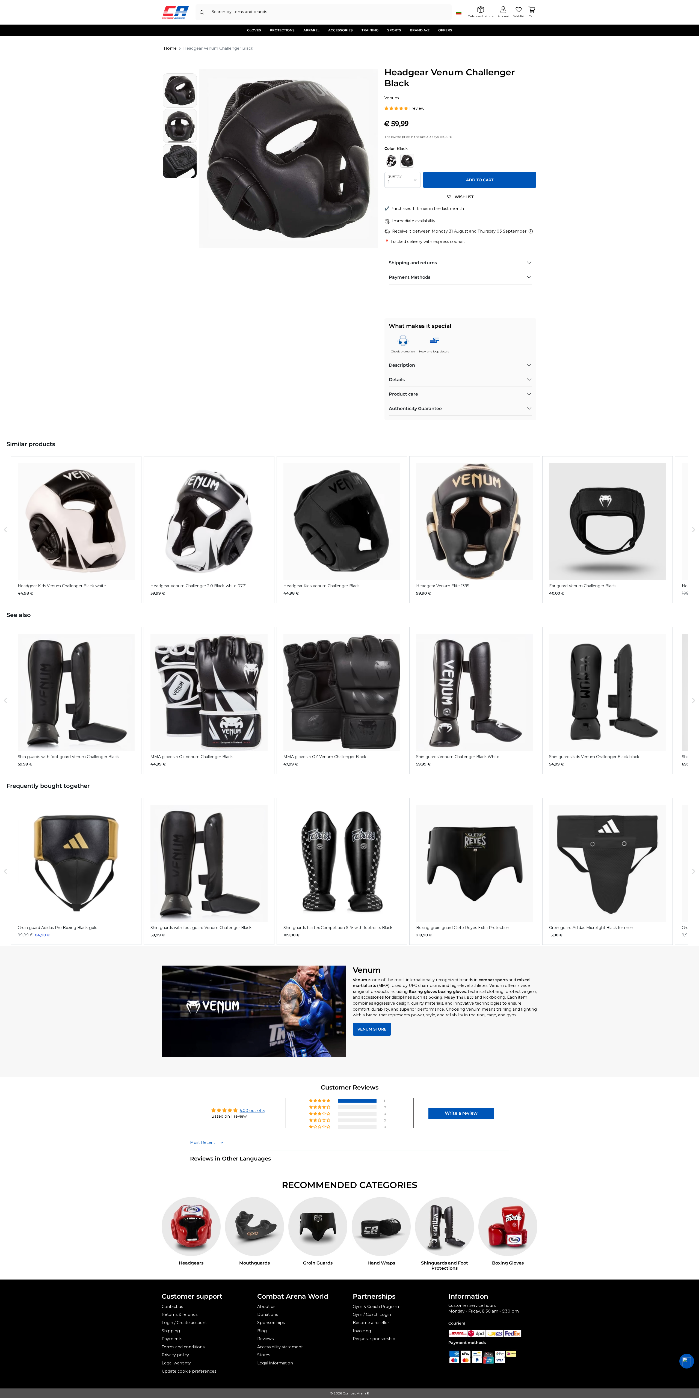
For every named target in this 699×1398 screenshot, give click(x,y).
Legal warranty (176, 1363)
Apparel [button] (311, 30)
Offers (445, 30)
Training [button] (370, 30)
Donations (267, 1314)
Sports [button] (394, 30)
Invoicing (362, 1330)
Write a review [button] (461, 1113)
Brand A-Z (420, 30)
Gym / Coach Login (372, 1314)
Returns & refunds (179, 1314)
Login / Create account (184, 1322)
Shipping (171, 1330)
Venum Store (371, 1029)
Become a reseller (371, 1322)
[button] (396, 108)
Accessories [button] (340, 30)
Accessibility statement (280, 1346)
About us (266, 1306)
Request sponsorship (374, 1338)
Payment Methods (409, 277)
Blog (262, 1330)
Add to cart (479, 179)
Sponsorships (271, 1322)
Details (397, 379)
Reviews (265, 1338)
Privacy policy (175, 1354)
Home (170, 48)
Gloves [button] (254, 30)
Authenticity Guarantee (415, 408)
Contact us (172, 1306)
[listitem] (76, 529)
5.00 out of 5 (252, 1110)
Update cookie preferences (189, 1371)
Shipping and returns (413, 262)
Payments (172, 1338)
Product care (403, 394)
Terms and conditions (183, 1346)
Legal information (275, 1363)
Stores (263, 1354)
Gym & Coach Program (376, 1306)
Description (402, 365)
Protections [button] (282, 30)
